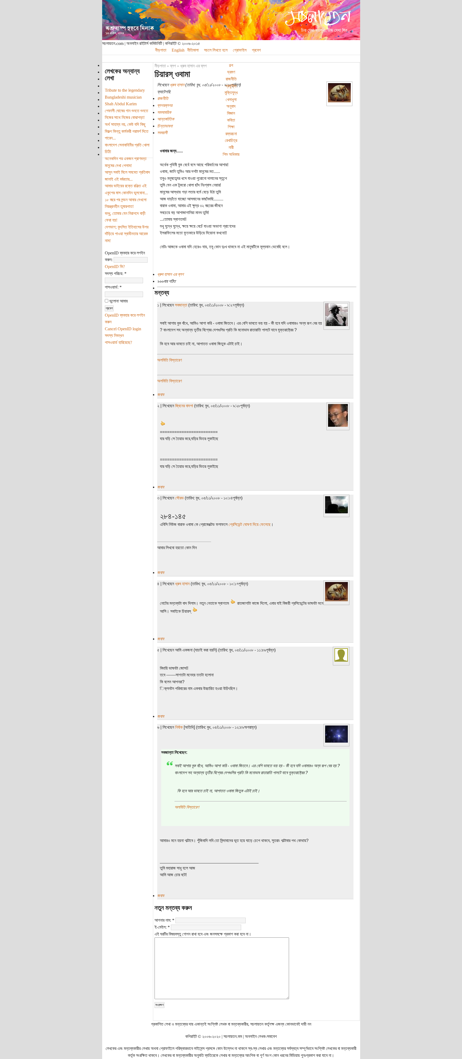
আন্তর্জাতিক (165, 119)
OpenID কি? (115, 266)
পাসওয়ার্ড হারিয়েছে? (118, 342)
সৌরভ (179, 498)
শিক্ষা (231, 127)
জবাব (160, 394)
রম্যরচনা (231, 133)
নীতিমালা (193, 50)
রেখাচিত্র (231, 140)
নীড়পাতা (160, 66)
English (178, 50)
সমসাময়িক (164, 112)
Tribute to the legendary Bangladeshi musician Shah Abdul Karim (125, 97)
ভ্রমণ (231, 72)
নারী (231, 147)
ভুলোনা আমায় (118, 301)
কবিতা (231, 120)
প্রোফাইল (240, 50)
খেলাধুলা (231, 99)
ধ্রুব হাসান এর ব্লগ (193, 66)
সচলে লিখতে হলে (216, 50)
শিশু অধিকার (231, 154)
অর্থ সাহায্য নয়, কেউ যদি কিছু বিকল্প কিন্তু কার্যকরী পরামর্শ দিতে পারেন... (126, 131)
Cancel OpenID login (123, 329)
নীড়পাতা (160, 50)
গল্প (231, 65)
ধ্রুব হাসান (177, 85)
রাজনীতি (231, 79)
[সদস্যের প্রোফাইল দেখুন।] (339, 101)
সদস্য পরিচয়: (115, 273)
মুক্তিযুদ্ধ (231, 92)
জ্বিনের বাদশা (184, 406)
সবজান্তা (181, 305)
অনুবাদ (231, 106)
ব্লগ (173, 66)
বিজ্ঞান (231, 113)
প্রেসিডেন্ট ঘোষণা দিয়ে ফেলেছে (250, 524)
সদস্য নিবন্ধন (114, 335)
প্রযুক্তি (231, 86)
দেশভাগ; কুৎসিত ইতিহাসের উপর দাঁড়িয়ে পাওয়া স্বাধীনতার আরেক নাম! (126, 234)
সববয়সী (162, 132)
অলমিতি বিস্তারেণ (169, 360)
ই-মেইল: (162, 927)
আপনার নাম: (164, 920)
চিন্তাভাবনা (164, 126)
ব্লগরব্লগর (164, 105)
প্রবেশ (256, 50)
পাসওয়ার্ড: (113, 287)
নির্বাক (179, 727)
